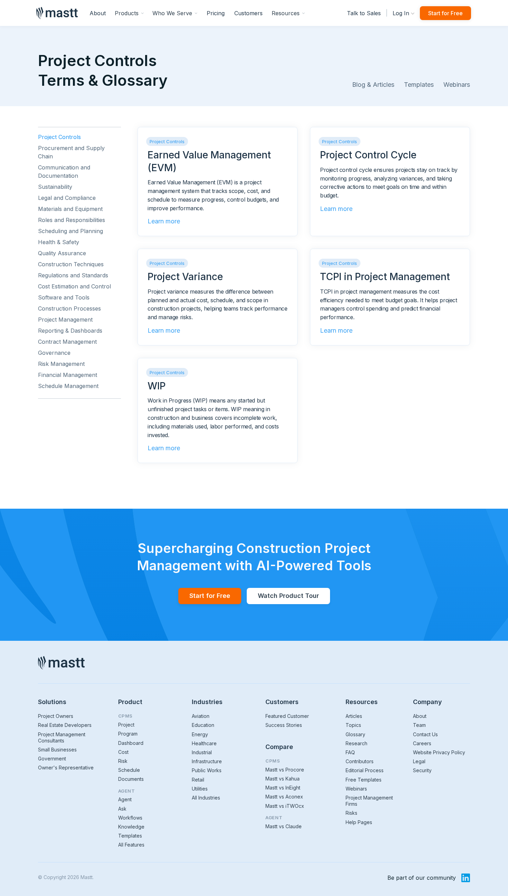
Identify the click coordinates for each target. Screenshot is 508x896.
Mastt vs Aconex (284, 797)
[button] (129, 13)
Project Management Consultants (61, 737)
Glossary (355, 734)
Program (128, 734)
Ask (122, 809)
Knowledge (131, 827)
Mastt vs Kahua (282, 779)
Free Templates (364, 780)
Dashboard (130, 743)
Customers (248, 13)
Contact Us (425, 734)
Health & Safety (58, 242)
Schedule (129, 770)
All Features (131, 845)
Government (52, 758)
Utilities (200, 789)
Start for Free (445, 13)
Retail (198, 780)
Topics (353, 725)
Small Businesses (57, 749)
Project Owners (55, 716)
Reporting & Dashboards (70, 330)
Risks (351, 813)
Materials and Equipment (70, 208)
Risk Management (61, 363)
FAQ (350, 752)
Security (422, 770)
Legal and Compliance (67, 197)
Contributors (360, 761)
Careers (422, 743)
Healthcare (204, 743)
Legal (419, 761)
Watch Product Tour (288, 595)
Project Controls (59, 136)
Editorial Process (365, 770)
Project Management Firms (369, 801)
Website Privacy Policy (439, 752)
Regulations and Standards (73, 275)
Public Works (207, 770)
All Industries (206, 798)
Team (419, 725)
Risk (123, 761)
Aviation (200, 716)
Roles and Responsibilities (71, 219)
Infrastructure (207, 761)
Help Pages (359, 822)
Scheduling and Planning (70, 231)
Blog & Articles (373, 84)
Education (203, 725)
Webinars (456, 84)
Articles (354, 716)
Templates (419, 84)
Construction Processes (69, 308)
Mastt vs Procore (284, 770)
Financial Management (67, 374)
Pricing (216, 13)
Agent (125, 799)
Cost (123, 752)
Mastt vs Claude (283, 826)
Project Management (65, 319)
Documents (131, 779)
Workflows (130, 818)
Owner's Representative (66, 767)
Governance (54, 352)
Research (356, 743)
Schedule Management (68, 385)
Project (126, 725)
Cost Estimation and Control (74, 286)
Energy (200, 734)
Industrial (202, 752)
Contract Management (67, 341)
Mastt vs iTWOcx (284, 806)
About (98, 13)
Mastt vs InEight (282, 788)
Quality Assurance (62, 253)
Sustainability (55, 186)
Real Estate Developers (65, 725)
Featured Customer (287, 716)
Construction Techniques (71, 264)
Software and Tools (64, 297)
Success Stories (283, 725)
